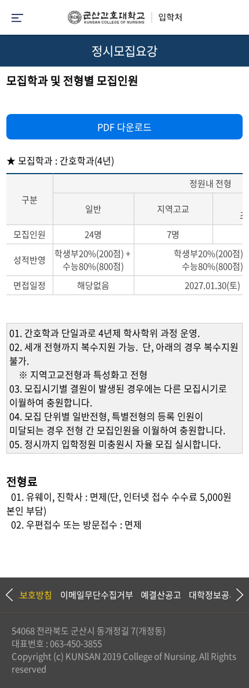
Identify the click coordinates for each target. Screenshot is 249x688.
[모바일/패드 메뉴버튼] (17, 19)
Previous (8, 594)
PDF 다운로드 (124, 127)
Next (234, 594)
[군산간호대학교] (124, 20)
